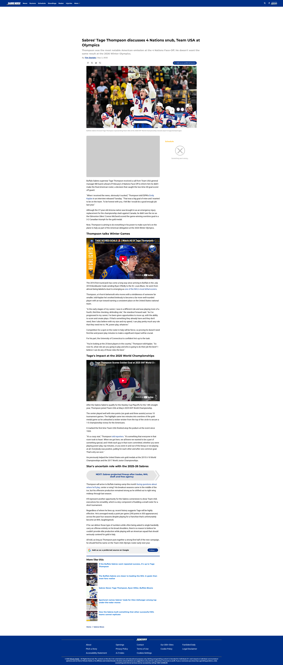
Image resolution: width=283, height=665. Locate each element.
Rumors (32, 3)
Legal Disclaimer (189, 649)
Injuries (69, 3)
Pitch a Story (91, 649)
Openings (120, 645)
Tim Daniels (90, 58)
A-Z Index (120, 653)
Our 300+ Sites (167, 645)
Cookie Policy (166, 649)
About (88, 645)
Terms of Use (143, 649)
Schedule (42, 3)
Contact (140, 645)
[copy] (100, 62)
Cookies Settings (144, 653)
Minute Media (74, 659)
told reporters (118, 436)
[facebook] (269, 3)
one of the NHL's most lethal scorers (141, 289)
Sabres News (99, 627)
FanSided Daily (188, 645)
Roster (61, 3)
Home (88, 627)
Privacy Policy (122, 649)
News (25, 3)
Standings (52, 3)
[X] (265, 3)
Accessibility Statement (96, 653)
